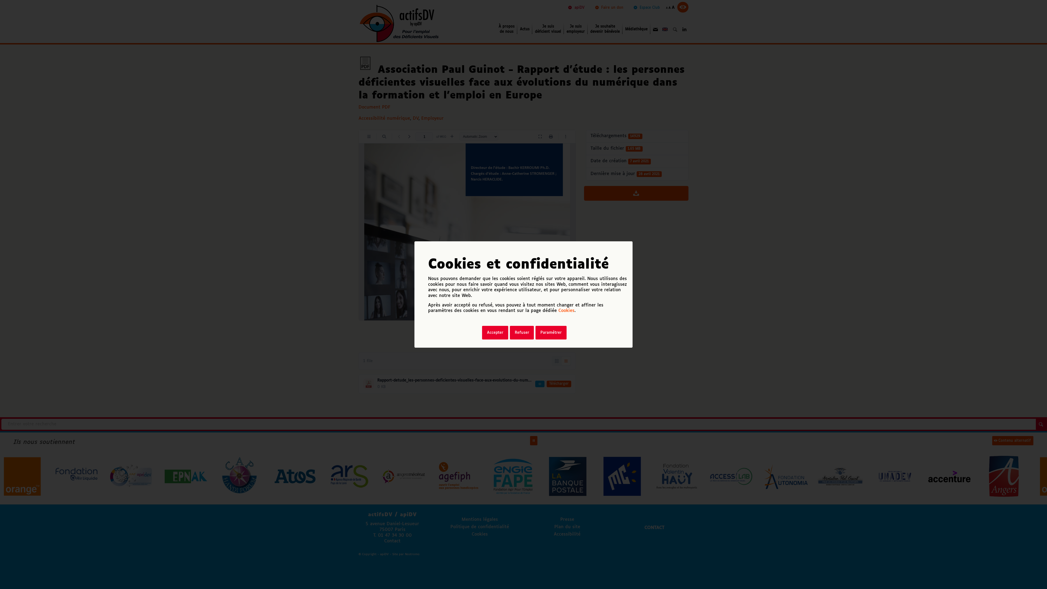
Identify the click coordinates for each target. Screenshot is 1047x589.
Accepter (495, 333)
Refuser (522, 333)
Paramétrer (551, 333)
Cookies (566, 310)
